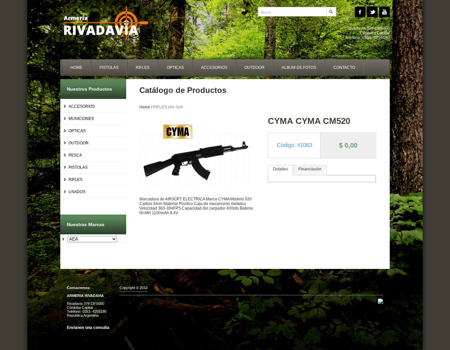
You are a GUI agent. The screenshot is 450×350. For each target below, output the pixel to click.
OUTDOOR (79, 143)
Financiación (310, 169)
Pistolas (109, 67)
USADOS (77, 192)
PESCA (75, 155)
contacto (344, 67)
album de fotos (299, 67)
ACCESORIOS (82, 106)
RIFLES (75, 179)
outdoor (254, 67)
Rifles (143, 67)
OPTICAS (77, 131)
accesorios (214, 67)
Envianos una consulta (88, 327)
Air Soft (176, 107)
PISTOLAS (78, 167)
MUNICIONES (81, 118)
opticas (175, 67)
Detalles (280, 169)
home (76, 67)
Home (109, 23)
